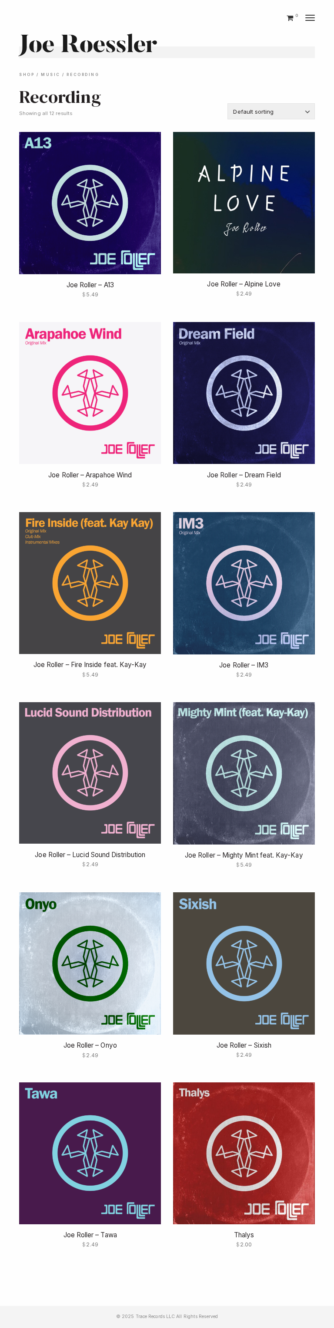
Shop (26, 74)
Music (50, 74)
